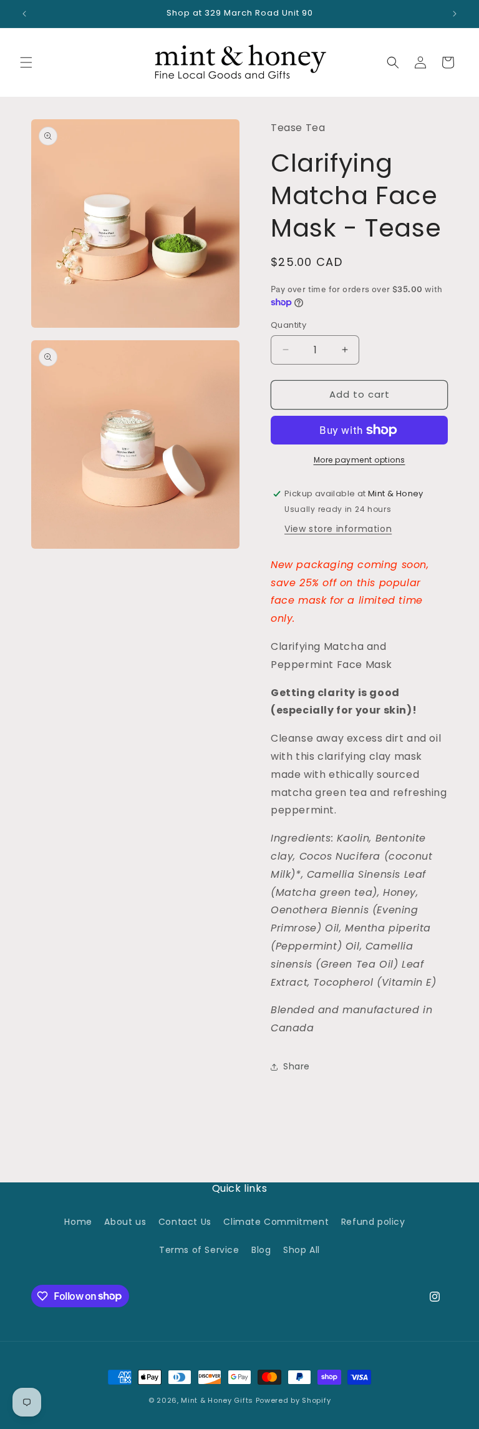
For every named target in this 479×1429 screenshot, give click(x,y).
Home (78, 1221)
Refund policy (373, 1221)
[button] (26, 62)
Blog (261, 1250)
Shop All (301, 1250)
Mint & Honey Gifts (217, 1400)
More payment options (359, 459)
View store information (338, 529)
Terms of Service (199, 1250)
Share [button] (296, 1066)
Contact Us (184, 1221)
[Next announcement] (454, 13)
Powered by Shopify (293, 1400)
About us (125, 1221)
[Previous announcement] (24, 13)
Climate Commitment (276, 1221)
